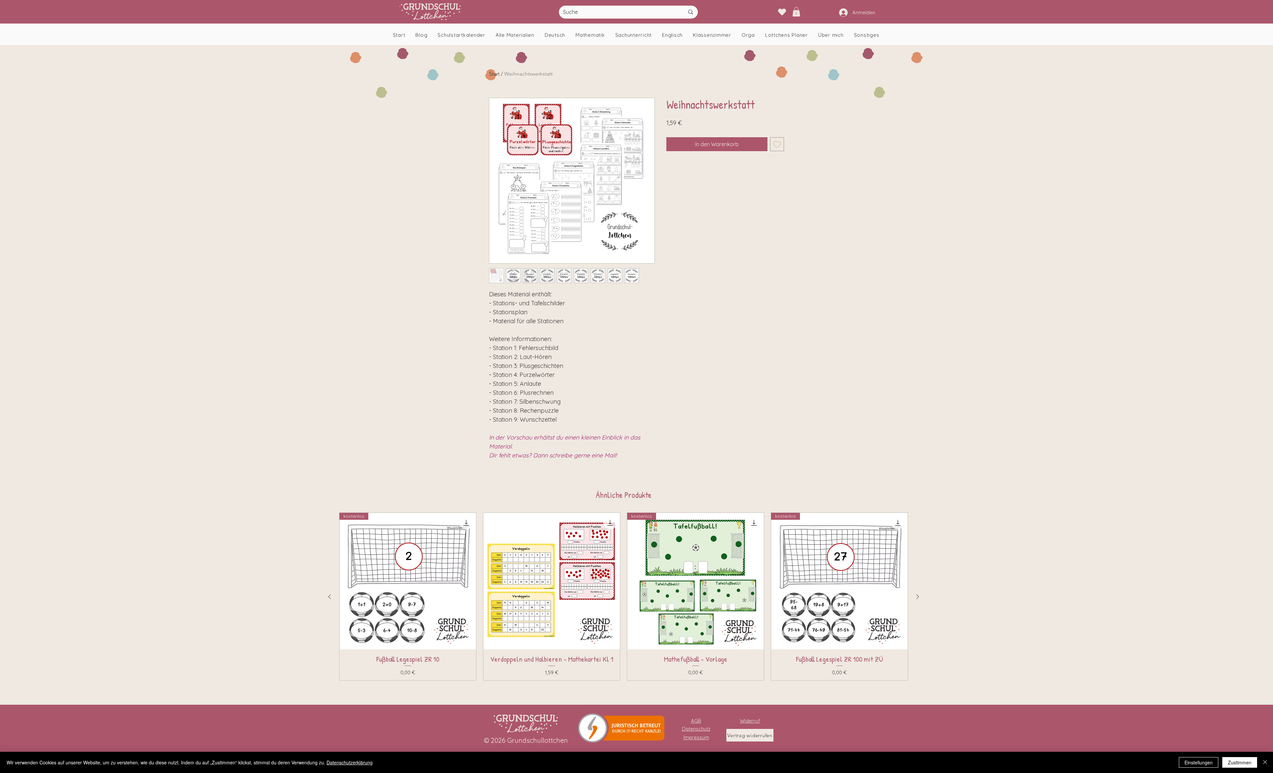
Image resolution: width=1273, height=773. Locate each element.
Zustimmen (1239, 762)
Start (494, 74)
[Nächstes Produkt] (918, 597)
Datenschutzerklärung (350, 762)
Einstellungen (1198, 762)
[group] (624, 596)
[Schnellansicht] (551, 581)
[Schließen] (1265, 762)
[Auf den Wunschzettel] (777, 144)
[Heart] (781, 12)
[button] (796, 12)
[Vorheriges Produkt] (329, 597)
